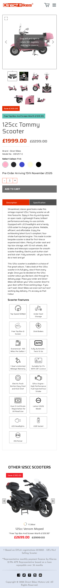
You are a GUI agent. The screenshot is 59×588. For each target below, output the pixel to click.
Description (11, 202)
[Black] (38, 163)
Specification (39, 202)
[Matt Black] (13, 163)
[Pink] (5, 163)
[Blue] (22, 163)
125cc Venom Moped (29, 529)
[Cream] (30, 163)
